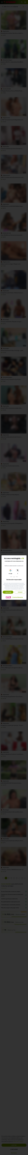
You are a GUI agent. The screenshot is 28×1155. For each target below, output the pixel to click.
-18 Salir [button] (19, 592)
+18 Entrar (8, 592)
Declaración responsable (14, 579)
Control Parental (18, 597)
